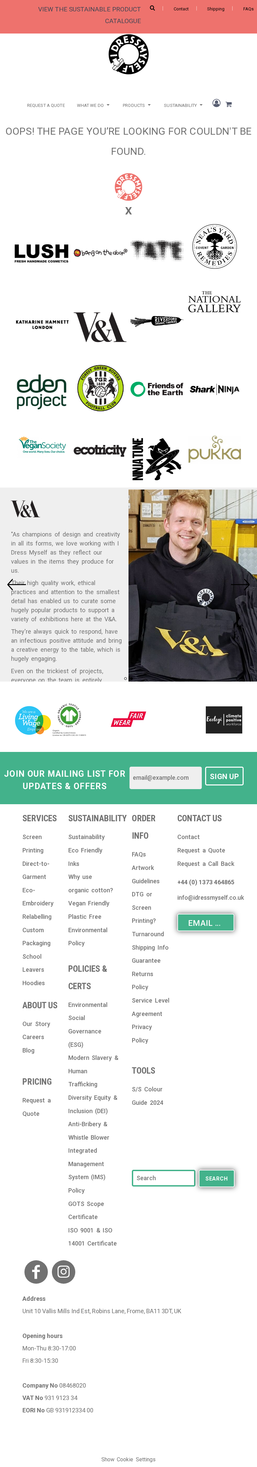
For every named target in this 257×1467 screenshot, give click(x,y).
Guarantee (146, 960)
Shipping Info (150, 947)
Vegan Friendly (89, 903)
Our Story (36, 1023)
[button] (94, 104)
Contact (181, 8)
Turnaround (148, 934)
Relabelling (37, 916)
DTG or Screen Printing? (144, 907)
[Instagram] (63, 1272)
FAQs (248, 8)
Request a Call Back (205, 863)
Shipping (216, 8)
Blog (28, 1050)
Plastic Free (85, 916)
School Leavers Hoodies (33, 969)
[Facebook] (36, 1272)
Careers (33, 1036)
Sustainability (86, 836)
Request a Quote (201, 850)
